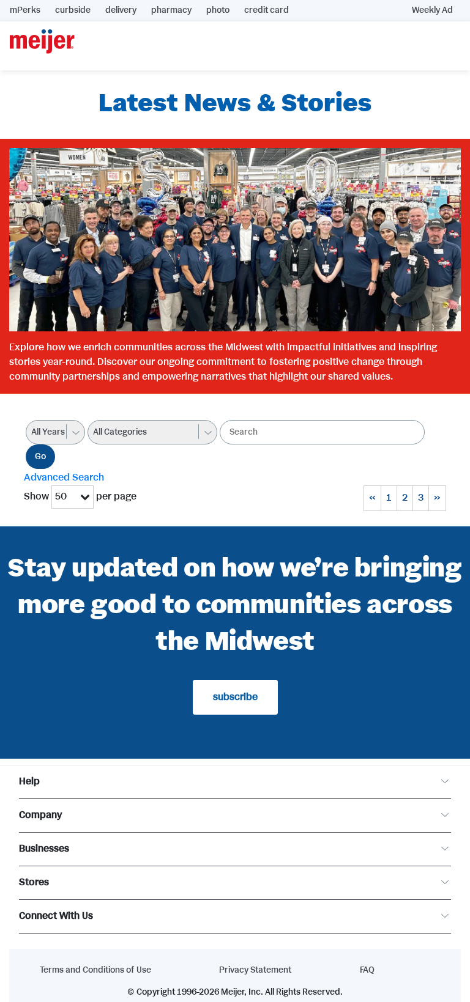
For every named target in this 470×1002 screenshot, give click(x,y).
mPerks (25, 10)
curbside (73, 10)
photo (217, 10)
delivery (120, 10)
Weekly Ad (432, 10)
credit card (266, 10)
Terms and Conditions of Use (95, 970)
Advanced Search (64, 478)
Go (40, 457)
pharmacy (171, 10)
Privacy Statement (255, 970)
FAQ (367, 970)
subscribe (235, 697)
